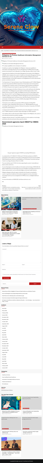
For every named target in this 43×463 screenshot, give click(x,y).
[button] (2, 47)
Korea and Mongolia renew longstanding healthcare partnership (14, 293)
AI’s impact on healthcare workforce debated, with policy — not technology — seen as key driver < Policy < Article (21, 301)
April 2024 (4, 361)
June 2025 (4, 330)
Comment (4, 249)
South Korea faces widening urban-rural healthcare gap (13, 295)
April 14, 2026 (8, 455)
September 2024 (5, 350)
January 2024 (4, 367)
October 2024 (5, 348)
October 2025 (5, 321)
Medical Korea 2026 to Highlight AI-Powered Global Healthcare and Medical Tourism (18, 291)
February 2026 (5, 312)
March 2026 (4, 310)
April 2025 (4, 334)
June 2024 (4, 356)
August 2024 (4, 352)
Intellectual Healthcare (6, 381)
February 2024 (5, 365)
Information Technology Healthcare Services (9, 53)
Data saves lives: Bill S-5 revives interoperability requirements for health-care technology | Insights (11, 234)
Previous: (11, 188)
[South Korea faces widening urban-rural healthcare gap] (11, 423)
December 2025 (5, 317)
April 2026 (4, 308)
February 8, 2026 (8, 236)
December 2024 (5, 343)
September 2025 (5, 323)
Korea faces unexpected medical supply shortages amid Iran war (14, 297)
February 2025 (5, 339)
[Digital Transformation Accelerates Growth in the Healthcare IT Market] (11, 203)
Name (3, 264)
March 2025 (4, 337)
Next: (31, 187)
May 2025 (4, 332)
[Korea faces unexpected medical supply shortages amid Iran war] (32, 423)
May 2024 (4, 359)
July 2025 (4, 328)
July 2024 (4, 354)
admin (4, 58)
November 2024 (5, 345)
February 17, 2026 (8, 214)
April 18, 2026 (8, 413)
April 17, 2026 (28, 413)
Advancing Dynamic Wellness (7, 390)
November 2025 (5, 319)
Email (23, 264)
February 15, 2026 (29, 214)
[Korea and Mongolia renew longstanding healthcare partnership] (32, 403)
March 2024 (4, 363)
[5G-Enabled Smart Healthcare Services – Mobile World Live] (32, 203)
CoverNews (25, 461)
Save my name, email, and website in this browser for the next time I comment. (19, 274)
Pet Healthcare (5, 383)
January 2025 (4, 341)
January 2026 (4, 315)
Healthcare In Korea (6, 374)
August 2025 (4, 326)
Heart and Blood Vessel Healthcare (9, 377)
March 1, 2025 (8, 58)
